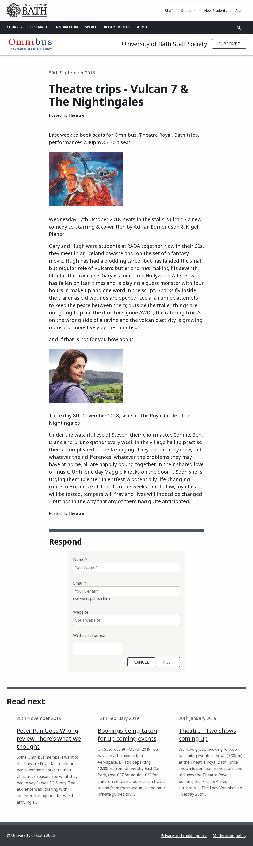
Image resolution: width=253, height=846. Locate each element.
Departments (117, 27)
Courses (14, 27)
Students (188, 10)
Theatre (76, 115)
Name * (80, 559)
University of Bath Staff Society (164, 44)
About (143, 27)
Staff (169, 10)
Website (80, 612)
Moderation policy (229, 835)
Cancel (141, 662)
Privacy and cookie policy (184, 835)
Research (38, 27)
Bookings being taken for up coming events (127, 734)
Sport (91, 27)
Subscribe (229, 44)
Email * (80, 583)
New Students (215, 10)
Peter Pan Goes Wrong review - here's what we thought (49, 738)
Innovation (66, 27)
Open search (239, 27)
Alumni (240, 10)
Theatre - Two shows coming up (207, 734)
